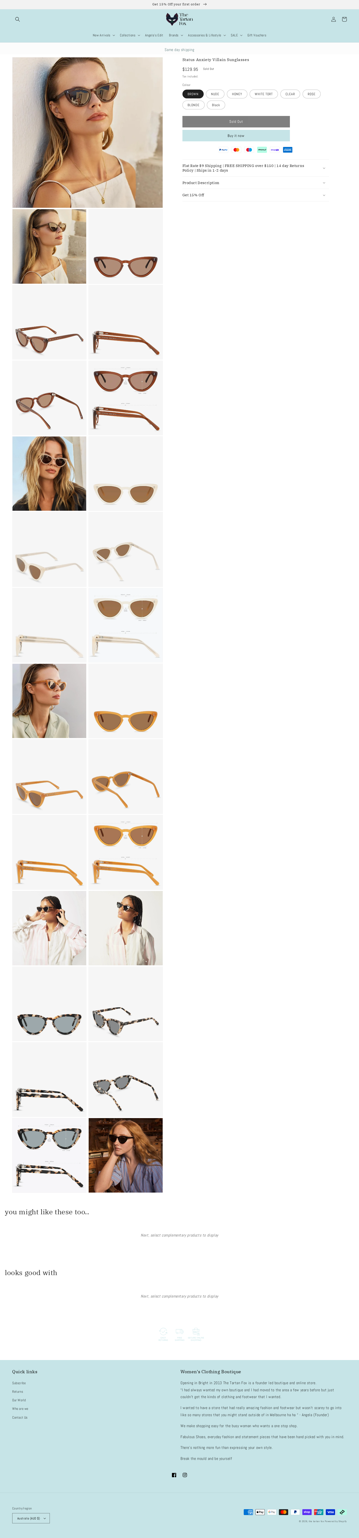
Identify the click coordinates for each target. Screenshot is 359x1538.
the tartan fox (316, 1521)
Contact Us (20, 1417)
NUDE (215, 94)
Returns (17, 1391)
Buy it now (236, 135)
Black (216, 105)
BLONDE (194, 105)
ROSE (312, 94)
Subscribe (19, 1383)
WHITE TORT (264, 94)
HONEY (237, 94)
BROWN (193, 94)
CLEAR (290, 94)
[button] (17, 19)
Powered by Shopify (336, 1521)
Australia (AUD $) (28, 1518)
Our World (19, 1400)
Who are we (20, 1408)
